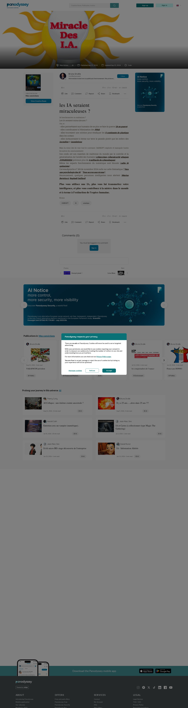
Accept (109, 371)
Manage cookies (75, 371)
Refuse (92, 371)
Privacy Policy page (104, 357)
